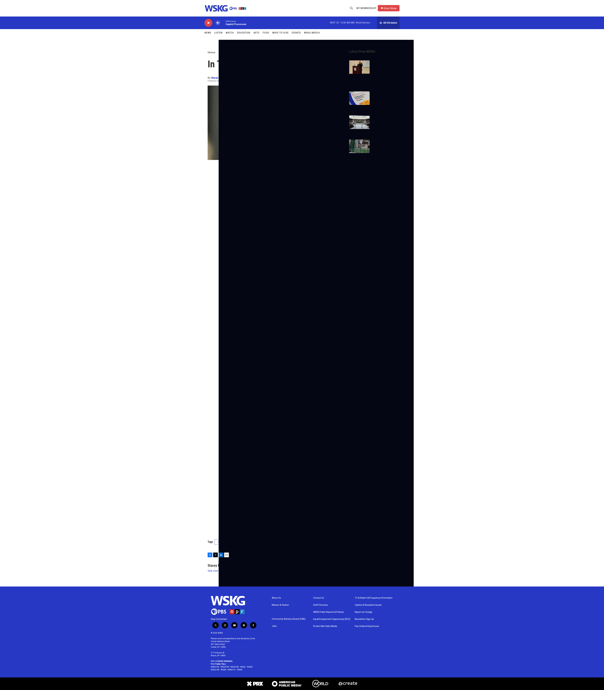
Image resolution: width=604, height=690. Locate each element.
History (211, 52)
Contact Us (318, 598)
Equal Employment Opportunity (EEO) (331, 619)
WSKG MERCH (312, 32)
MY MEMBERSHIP (366, 8)
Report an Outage (363, 612)
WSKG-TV (232, 670)
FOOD (266, 32)
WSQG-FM (234, 667)
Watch (230, 32)
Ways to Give (280, 32)
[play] (208, 23)
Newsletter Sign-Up (364, 619)
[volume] (218, 22)
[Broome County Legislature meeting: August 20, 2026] (359, 122)
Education (243, 32)
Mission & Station (280, 605)
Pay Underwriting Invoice (367, 626)
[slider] (222, 22)
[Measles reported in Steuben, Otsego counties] (359, 146)
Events (296, 32)
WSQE (243, 667)
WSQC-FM (215, 670)
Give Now (390, 8)
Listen (218, 32)
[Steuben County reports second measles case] (359, 98)
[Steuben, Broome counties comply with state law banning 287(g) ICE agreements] (359, 67)
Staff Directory (320, 605)
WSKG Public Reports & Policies (328, 612)
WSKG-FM (215, 667)
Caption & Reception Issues (368, 605)
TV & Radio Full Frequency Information (373, 598)
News (207, 32)
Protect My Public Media (325, 626)
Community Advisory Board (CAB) (288, 619)
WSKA (239, 670)
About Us (276, 598)
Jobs (274, 626)
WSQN (223, 670)
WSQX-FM (224, 667)
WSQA (249, 667)
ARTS (256, 32)
